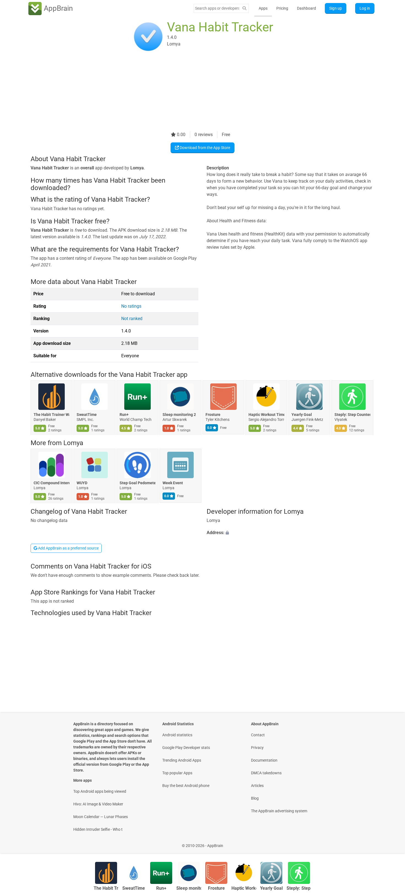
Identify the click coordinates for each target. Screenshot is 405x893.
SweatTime (87, 414)
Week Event (173, 483)
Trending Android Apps (181, 760)
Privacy (257, 747)
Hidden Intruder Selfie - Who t (98, 829)
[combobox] (217, 8)
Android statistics (177, 735)
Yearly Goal (301, 414)
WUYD (82, 483)
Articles (257, 785)
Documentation (264, 760)
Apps (263, 8)
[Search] (244, 8)
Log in (365, 8)
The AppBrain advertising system (279, 811)
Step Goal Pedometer (137, 483)
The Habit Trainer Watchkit (51, 414)
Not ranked (131, 318)
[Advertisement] (196, 92)
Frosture (213, 414)
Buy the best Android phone (185, 785)
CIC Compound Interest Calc (51, 483)
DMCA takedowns (266, 773)
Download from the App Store (204, 147)
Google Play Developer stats (186, 747)
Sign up (335, 8)
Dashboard (306, 8)
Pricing (282, 8)
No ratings (131, 306)
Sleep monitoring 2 (179, 414)
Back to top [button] (391, 842)
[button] (290, 532)
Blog (255, 798)
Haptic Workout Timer (266, 414)
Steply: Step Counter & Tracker (352, 414)
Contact (258, 735)
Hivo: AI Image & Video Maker (98, 804)
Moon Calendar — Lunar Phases (100, 816)
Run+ (124, 414)
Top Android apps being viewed (99, 791)
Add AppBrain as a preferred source (68, 548)
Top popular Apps (177, 773)
